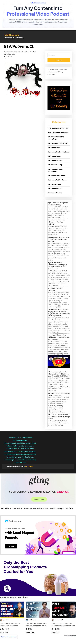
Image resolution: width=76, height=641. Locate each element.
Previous (8, 56)
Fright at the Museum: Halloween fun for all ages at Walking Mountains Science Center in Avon (57, 263)
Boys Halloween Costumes (58, 126)
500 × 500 (30, 52)
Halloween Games (55, 158)
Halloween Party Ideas (56, 173)
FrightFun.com (11, 35)
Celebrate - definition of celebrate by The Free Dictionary (56, 219)
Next (6, 58)
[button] (38, 42)
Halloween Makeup (55, 162)
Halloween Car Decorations (58, 149)
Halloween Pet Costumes (57, 177)
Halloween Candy (54, 145)
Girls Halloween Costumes (58, 130)
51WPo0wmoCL (9, 54)
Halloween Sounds (55, 190)
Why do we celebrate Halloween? (55, 287)
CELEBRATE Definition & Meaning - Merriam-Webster (59, 392)
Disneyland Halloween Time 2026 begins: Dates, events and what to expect (58, 334)
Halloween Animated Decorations (56, 135)
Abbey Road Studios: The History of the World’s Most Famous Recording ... (59, 236)
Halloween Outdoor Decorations (55, 167)
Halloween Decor (54, 153)
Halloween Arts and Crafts (58, 141)
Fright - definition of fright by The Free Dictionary (58, 201)
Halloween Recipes (55, 186)
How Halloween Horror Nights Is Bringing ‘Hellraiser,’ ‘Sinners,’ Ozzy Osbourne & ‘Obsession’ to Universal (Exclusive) (59, 310)
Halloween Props (54, 182)
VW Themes (29, 463)
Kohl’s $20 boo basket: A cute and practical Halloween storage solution (59, 414)
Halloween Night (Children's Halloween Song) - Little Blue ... (58, 370)
